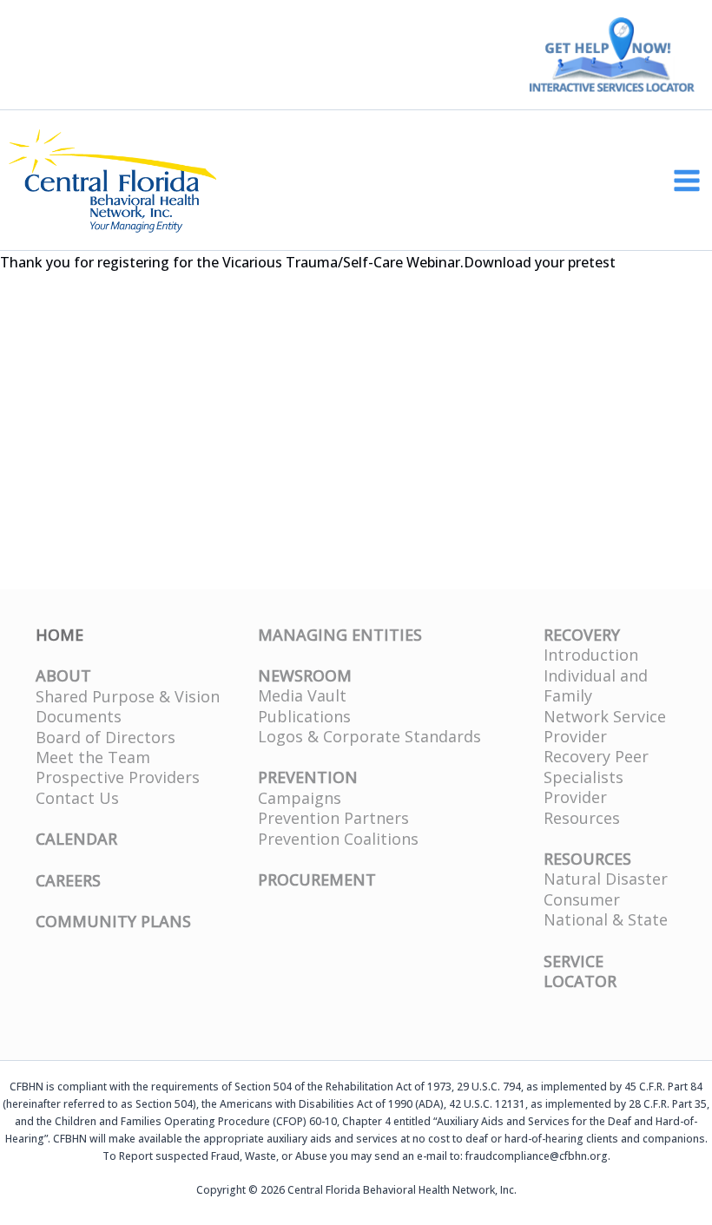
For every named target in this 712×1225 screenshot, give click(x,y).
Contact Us (77, 797)
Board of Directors (105, 737)
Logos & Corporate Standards (369, 736)
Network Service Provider (605, 726)
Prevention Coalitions (338, 838)
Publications (304, 716)
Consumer (582, 899)
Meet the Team (93, 757)
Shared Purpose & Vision (128, 696)
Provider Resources (582, 807)
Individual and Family (596, 685)
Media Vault (302, 695)
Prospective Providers (118, 777)
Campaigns (299, 797)
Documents (79, 716)
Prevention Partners (333, 817)
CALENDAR (76, 838)
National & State (606, 919)
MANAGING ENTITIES (340, 634)
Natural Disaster (606, 878)
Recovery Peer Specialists (596, 766)
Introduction (591, 654)
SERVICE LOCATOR (580, 971)
